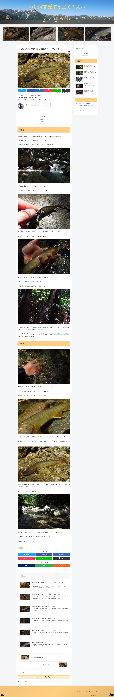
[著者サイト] (26, 565)
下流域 (42, 119)
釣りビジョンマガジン (81, 110)
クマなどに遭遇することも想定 (60, 334)
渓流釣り (20, 547)
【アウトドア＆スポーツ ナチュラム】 (28, 542)
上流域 (42, 121)
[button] (96, 48)
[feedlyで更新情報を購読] (44, 565)
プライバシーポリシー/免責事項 (83, 691)
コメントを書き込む (44, 677)
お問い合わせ (94, 691)
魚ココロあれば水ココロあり (82, 103)
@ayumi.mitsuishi (36, 95)
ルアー (43, 231)
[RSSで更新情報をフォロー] (61, 565)
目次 (42, 116)
